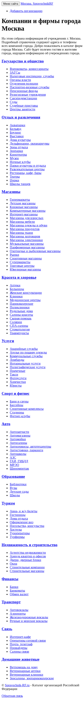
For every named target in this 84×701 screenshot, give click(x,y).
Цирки (14, 180)
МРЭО (14, 465)
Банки (14, 587)
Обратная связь (12, 696)
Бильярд (15, 129)
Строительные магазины (27, 571)
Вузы (13, 488)
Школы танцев (20, 184)
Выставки (17, 136)
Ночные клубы (20, 162)
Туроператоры (20, 533)
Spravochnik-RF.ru (17, 685)
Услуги (8, 341)
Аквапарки (17, 125)
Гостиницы (17, 515)
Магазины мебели (22, 221)
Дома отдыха (19, 518)
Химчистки (18, 382)
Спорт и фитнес (15, 393)
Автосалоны (18, 443)
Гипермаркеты (20, 199)
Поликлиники (20, 307)
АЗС (13, 457)
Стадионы (17, 412)
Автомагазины (20, 435)
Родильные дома (21, 311)
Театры (15, 176)
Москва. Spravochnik (37, 3)
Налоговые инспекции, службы (32, 76)
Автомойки (18, 439)
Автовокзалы (19, 610)
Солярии (16, 322)
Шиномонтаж (19, 468)
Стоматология (20, 329)
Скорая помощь (20, 318)
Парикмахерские (21, 303)
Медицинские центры (25, 300)
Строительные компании (27, 567)
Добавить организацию (26, 11)
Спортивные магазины (26, 258)
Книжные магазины (24, 207)
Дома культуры (20, 140)
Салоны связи (19, 651)
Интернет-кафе (20, 637)
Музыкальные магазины (27, 243)
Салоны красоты (21, 314)
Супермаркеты (20, 262)
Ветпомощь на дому (24, 667)
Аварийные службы (24, 348)
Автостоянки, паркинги (26, 450)
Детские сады (19, 491)
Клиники (16, 296)
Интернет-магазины (24, 214)
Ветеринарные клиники (26, 674)
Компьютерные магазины (27, 210)
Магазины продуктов (25, 229)
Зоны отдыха (19, 147)
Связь (7, 629)
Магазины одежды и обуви (28, 225)
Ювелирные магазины (25, 269)
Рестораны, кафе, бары (25, 173)
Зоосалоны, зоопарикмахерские (32, 678)
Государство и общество (23, 61)
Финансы (10, 579)
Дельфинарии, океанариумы (29, 143)
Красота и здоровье (19, 277)
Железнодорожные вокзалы (29, 617)
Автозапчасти (19, 432)
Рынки (14, 254)
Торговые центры (22, 265)
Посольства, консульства (27, 526)
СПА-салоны (19, 325)
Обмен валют (19, 594)
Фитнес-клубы (20, 416)
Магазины (11, 192)
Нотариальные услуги (25, 363)
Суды (13, 102)
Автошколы (18, 454)
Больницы (17, 289)
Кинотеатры (18, 154)
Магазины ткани (21, 232)
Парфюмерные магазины (27, 247)
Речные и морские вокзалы (29, 621)
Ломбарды (17, 360)
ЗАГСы (15, 72)
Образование (13, 476)
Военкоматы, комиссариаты (29, 69)
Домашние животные (20, 659)
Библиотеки (18, 484)
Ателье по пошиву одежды (28, 352)
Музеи (14, 158)
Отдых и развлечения (21, 117)
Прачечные (17, 371)
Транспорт (11, 602)
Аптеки (15, 285)
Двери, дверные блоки (25, 560)
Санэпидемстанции (23, 98)
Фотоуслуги (18, 378)
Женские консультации (26, 292)
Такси (14, 374)
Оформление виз (21, 522)
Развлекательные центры (27, 169)
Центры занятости (22, 109)
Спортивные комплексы (27, 408)
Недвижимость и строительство (29, 545)
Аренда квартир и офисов (28, 556)
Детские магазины (22, 203)
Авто (6, 424)
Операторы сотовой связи (28, 640)
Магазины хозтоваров (25, 236)
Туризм (8, 503)
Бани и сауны (19, 401)
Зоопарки (16, 151)
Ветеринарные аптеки (25, 671)
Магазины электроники (26, 240)
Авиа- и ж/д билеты (23, 511)
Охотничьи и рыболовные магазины (35, 251)
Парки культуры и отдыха (28, 165)
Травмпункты (19, 333)
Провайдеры (18, 648)
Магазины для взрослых (26, 218)
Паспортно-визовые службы (29, 87)
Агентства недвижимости (28, 552)
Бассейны (16, 405)
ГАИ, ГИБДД (19, 461)
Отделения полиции (24, 83)
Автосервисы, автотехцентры (30, 446)
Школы (15, 495)
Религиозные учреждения (28, 94)
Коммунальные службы (26, 356)
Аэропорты (18, 613)
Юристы (16, 385)
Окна (13, 563)
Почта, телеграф (21, 644)
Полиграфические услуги (27, 367)
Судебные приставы (24, 105)
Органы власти (20, 80)
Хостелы (16, 529)
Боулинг (15, 132)
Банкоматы (17, 590)
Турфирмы (17, 537)
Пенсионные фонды (24, 91)
